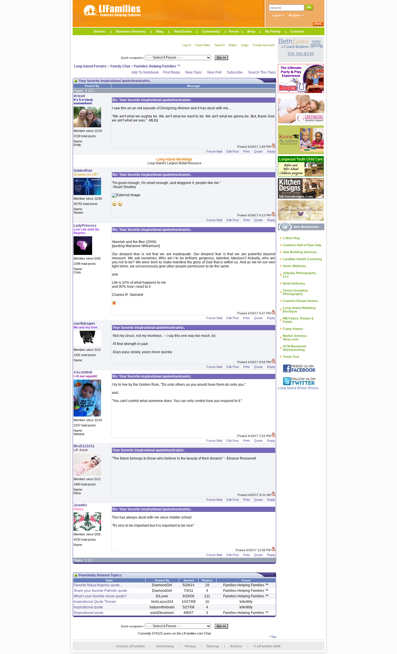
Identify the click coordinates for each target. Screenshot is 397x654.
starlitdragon (84, 323)
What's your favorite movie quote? (100, 596)
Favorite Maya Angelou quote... (98, 585)
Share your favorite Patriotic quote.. (101, 591)
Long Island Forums (90, 66)
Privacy (190, 646)
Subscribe (235, 72)
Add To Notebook (145, 72)
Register (295, 15)
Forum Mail (214, 151)
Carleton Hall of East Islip (302, 245)
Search (219, 45)
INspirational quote (88, 613)
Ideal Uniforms (294, 283)
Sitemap (213, 646)
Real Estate (183, 31)
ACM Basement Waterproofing (294, 347)
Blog (159, 31)
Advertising (165, 646)
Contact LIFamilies (130, 646)
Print (246, 151)
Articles (99, 31)
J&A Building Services (300, 252)
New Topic (193, 72)
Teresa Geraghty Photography (295, 292)
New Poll (214, 72)
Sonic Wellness (294, 266)
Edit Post (232, 151)
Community (211, 31)
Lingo (244, 45)
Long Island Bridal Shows (298, 388)
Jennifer (80, 505)
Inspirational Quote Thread (95, 602)
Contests (297, 31)
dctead (79, 96)
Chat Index (202, 45)
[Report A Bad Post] (273, 146)
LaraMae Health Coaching (302, 259)
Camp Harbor (293, 328)
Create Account (263, 45)
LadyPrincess (85, 226)
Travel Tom (291, 356)
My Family (272, 31)
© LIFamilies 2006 (267, 646)
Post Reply (171, 72)
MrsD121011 (84, 446)
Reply (271, 151)
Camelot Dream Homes (300, 301)
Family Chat (120, 66)
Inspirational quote (88, 607)
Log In (277, 15)
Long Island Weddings (174, 159)
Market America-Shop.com (295, 337)
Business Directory (130, 31)
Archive (236, 646)
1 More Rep (291, 238)
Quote (258, 151)
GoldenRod (83, 171)
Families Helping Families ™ (157, 66)
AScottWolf (83, 372)
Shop (251, 31)
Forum (234, 31)
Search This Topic (262, 72)
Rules (233, 45)
